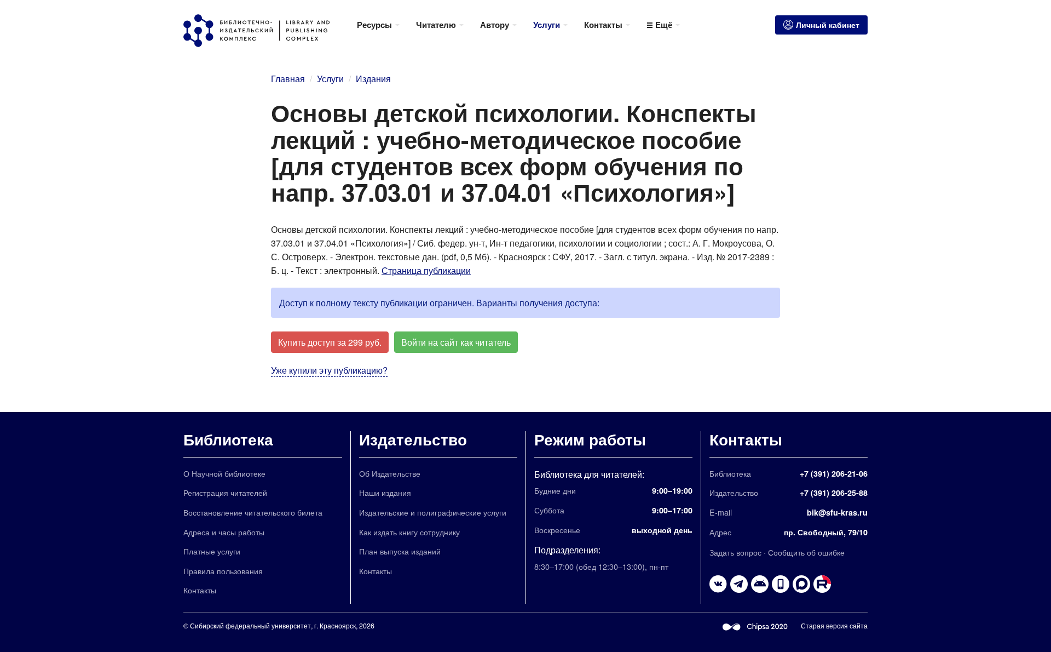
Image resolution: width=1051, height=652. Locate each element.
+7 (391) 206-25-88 (834, 492)
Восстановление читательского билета (252, 512)
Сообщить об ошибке (806, 552)
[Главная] (266, 30)
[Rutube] (822, 584)
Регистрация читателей (225, 492)
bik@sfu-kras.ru (837, 512)
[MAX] (801, 584)
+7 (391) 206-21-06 (834, 473)
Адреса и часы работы (223, 531)
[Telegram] (739, 584)
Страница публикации (426, 270)
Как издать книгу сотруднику (409, 531)
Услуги (330, 78)
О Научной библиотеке (224, 473)
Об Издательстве (389, 473)
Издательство (413, 439)
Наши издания (385, 492)
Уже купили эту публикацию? (329, 370)
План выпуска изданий (400, 551)
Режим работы (590, 439)
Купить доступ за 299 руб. (330, 342)
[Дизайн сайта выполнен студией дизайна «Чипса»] (755, 626)
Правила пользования (223, 570)
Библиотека (228, 439)
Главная (288, 78)
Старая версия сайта (834, 626)
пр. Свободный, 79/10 (826, 532)
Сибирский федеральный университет (250, 626)
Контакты (199, 590)
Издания (373, 78)
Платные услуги (211, 551)
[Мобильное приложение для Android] (780, 584)
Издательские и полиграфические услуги (432, 512)
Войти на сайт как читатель (456, 342)
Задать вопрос (735, 552)
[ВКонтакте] (718, 584)
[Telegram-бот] (760, 584)
